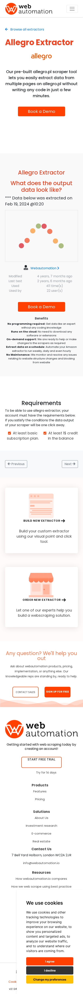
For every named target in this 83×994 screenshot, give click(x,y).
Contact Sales (25, 692)
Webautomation (43, 268)
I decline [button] (50, 970)
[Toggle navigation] (72, 9)
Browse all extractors (26, 29)
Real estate (41, 841)
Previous (17, 464)
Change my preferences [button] (49, 979)
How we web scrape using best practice (41, 886)
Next (68, 464)
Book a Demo (41, 111)
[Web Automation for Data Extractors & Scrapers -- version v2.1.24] (28, 9)
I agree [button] (49, 961)
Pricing (40, 799)
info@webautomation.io (41, 863)
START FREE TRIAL (41, 759)
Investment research (41, 826)
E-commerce (41, 833)
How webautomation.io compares (41, 879)
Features (40, 791)
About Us (41, 818)
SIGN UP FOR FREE (57, 691)
